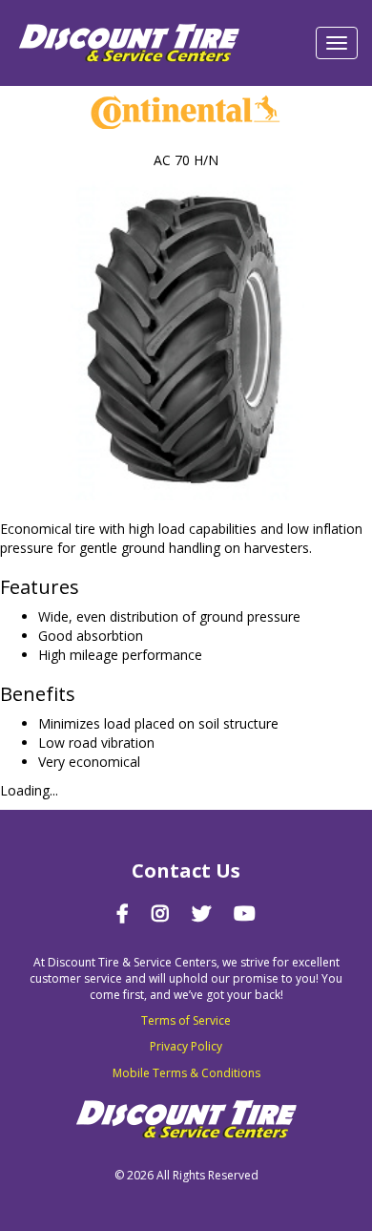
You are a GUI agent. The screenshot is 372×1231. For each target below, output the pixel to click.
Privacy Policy (186, 1046)
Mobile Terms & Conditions (186, 1073)
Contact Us (186, 870)
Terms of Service (186, 1020)
